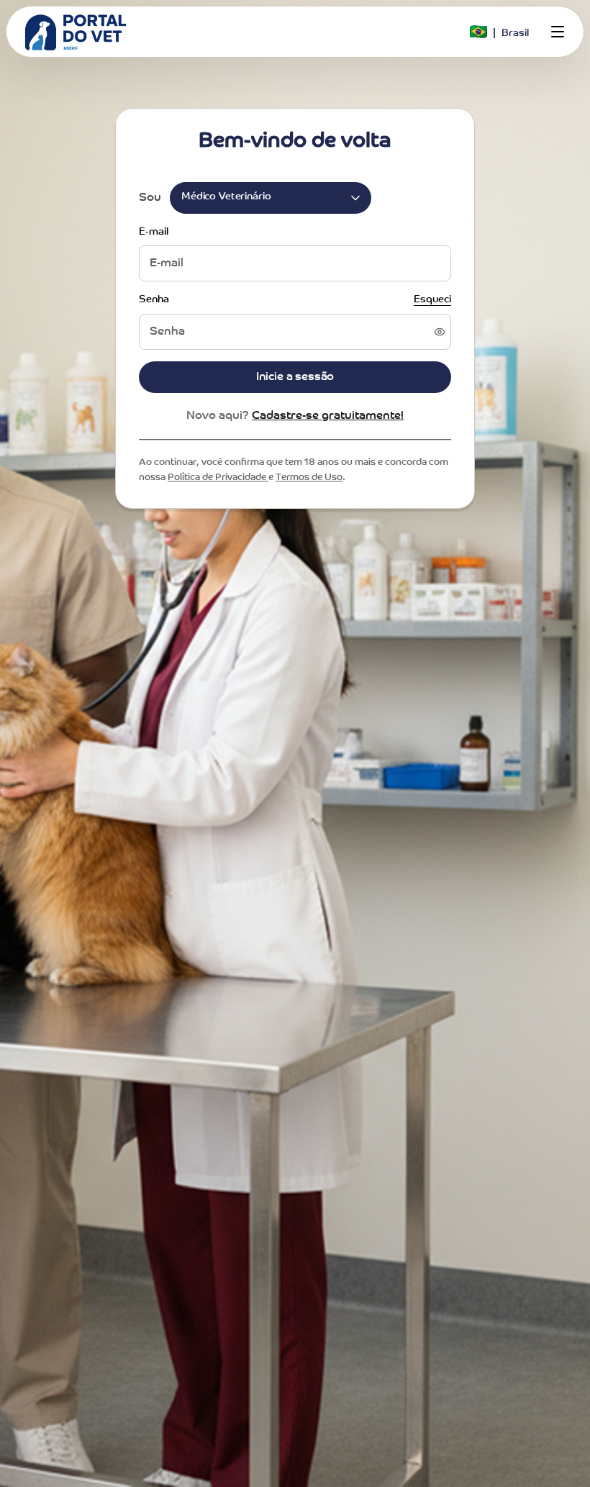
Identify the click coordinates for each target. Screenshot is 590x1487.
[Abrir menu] (557, 31)
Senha (154, 300)
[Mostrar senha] (439, 332)
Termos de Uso (309, 477)
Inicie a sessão (295, 377)
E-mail (153, 232)
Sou (150, 198)
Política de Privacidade (218, 477)
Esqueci (432, 300)
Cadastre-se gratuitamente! (328, 416)
